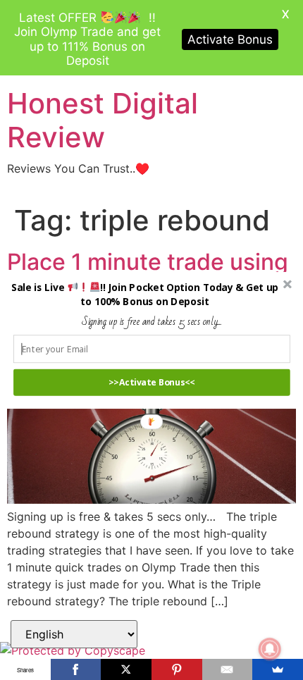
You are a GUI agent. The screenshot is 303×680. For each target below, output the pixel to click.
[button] (144, 294)
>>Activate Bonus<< (152, 382)
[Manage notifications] (270, 649)
